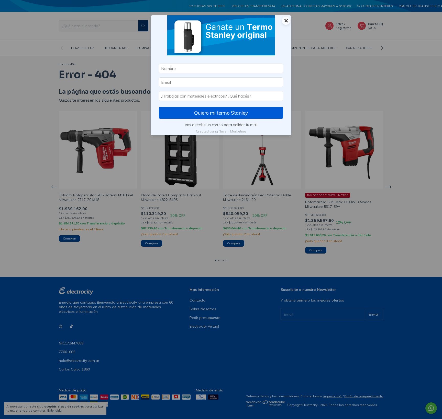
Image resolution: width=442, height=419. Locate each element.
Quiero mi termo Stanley (221, 113)
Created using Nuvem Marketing (221, 131)
